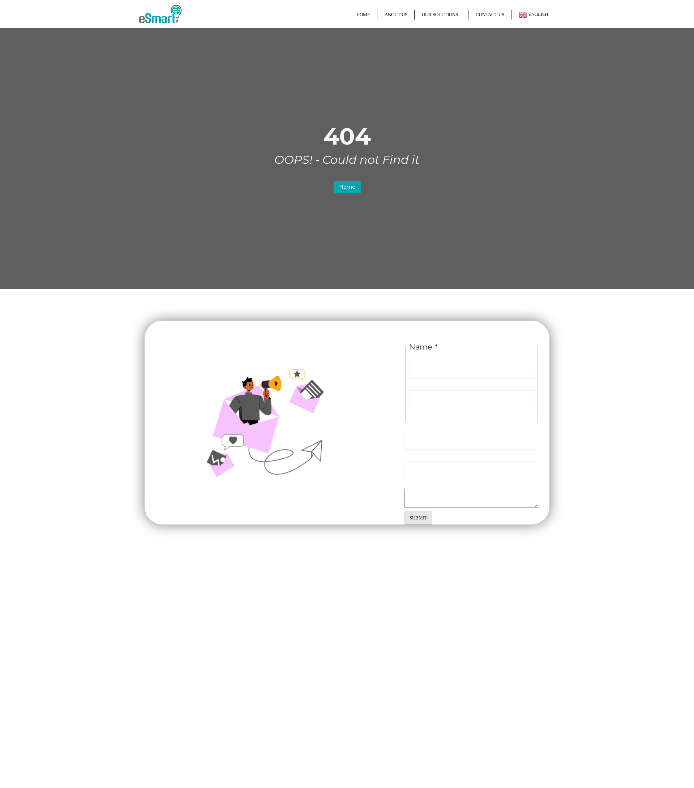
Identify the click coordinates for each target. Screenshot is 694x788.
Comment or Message (437, 482)
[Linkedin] (174, 734)
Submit (418, 518)
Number (416, 454)
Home (347, 187)
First (416, 383)
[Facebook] (144, 734)
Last (415, 411)
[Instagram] (159, 734)
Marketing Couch (426, 765)
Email (414, 427)
